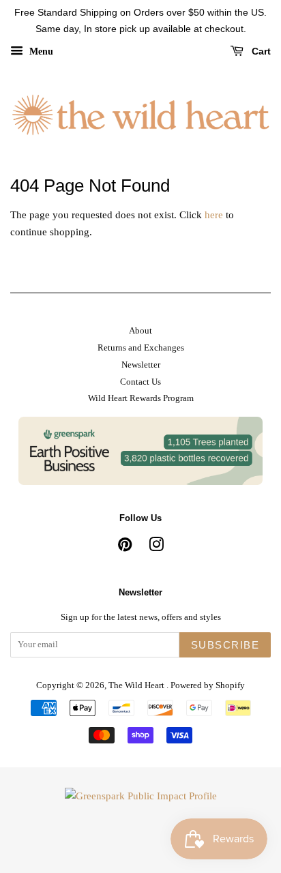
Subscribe (225, 645)
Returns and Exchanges (141, 348)
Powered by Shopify (208, 685)
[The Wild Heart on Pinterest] (124, 547)
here (214, 214)
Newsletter (140, 365)
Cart (260, 51)
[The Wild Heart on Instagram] (156, 547)
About (140, 331)
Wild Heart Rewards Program (141, 398)
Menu (40, 51)
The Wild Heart (137, 685)
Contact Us (140, 382)
